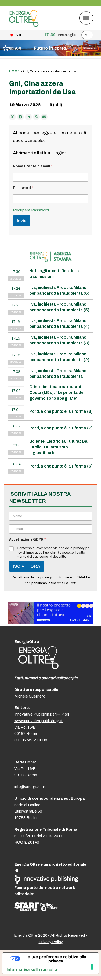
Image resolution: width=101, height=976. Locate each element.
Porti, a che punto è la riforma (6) (61, 466)
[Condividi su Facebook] (20, 117)
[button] (86, 18)
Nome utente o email (33, 166)
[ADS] (50, 55)
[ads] (50, 622)
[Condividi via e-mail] (44, 117)
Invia (21, 220)
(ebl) (57, 104)
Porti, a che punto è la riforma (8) (61, 411)
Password (23, 188)
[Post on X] (12, 117)
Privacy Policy (51, 942)
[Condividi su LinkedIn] (28, 117)
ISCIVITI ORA (26, 566)
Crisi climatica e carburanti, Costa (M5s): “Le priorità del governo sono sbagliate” (56, 393)
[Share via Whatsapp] (36, 117)
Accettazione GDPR (27, 539)
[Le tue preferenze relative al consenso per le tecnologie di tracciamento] (92, 967)
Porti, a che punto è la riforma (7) (61, 428)
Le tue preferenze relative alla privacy (55, 958)
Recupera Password (31, 210)
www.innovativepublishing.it (38, 721)
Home (14, 71)
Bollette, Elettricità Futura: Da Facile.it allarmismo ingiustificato (58, 447)
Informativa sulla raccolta (31, 969)
